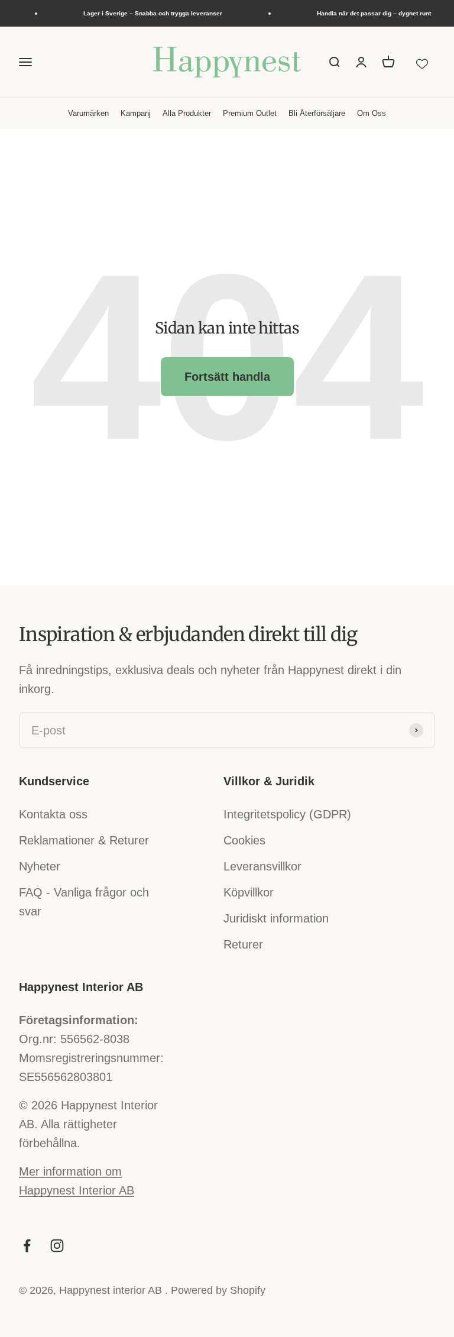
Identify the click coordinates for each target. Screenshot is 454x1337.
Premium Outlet (250, 113)
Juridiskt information (276, 918)
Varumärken (88, 113)
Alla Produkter (187, 113)
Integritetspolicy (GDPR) (287, 814)
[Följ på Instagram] (57, 1246)
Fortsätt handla (227, 376)
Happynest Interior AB (76, 1190)
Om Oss (371, 113)
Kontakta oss (53, 814)
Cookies (244, 840)
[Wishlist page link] (422, 62)
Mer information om (70, 1171)
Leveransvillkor (262, 866)
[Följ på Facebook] (27, 1246)
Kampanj (136, 113)
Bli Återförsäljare (316, 113)
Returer (243, 944)
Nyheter (39, 866)
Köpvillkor (248, 892)
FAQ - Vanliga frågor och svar (84, 902)
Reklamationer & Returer (84, 840)
